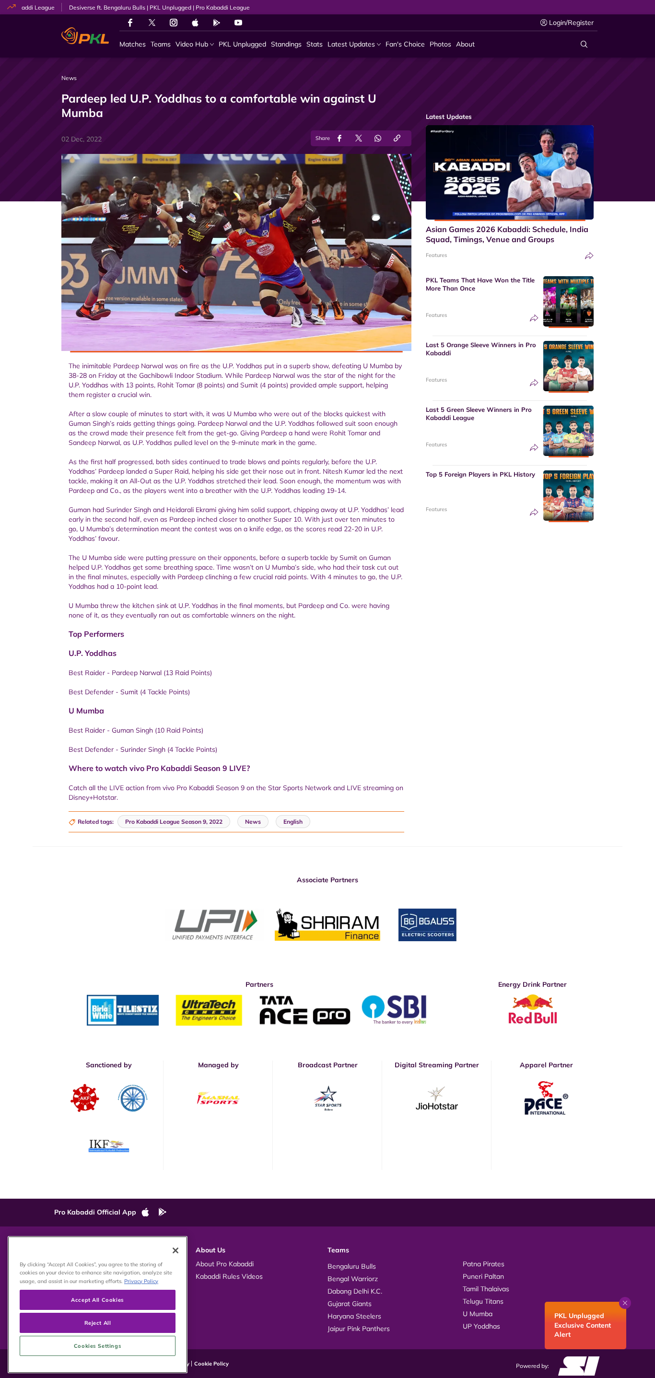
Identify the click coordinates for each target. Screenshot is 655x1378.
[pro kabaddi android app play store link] (217, 22)
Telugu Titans (483, 1301)
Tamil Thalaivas (486, 1289)
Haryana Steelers (354, 1316)
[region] (97, 1304)
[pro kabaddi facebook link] (130, 22)
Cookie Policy (211, 1363)
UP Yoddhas (481, 1326)
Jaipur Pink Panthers (359, 1328)
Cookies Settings (97, 1345)
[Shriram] (215, 925)
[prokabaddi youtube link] (238, 22)
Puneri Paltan (483, 1276)
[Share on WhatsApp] (378, 138)
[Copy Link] (397, 138)
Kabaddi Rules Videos (229, 1276)
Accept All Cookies (97, 1299)
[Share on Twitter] (358, 138)
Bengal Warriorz (353, 1278)
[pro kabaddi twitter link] (152, 23)
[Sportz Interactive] (575, 1365)
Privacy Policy (141, 1281)
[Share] (589, 255)
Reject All (97, 1322)
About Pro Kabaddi (225, 1264)
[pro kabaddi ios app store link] (149, 1212)
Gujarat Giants (350, 1303)
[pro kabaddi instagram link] (173, 22)
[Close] (175, 1250)
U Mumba (477, 1313)
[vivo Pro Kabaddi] (85, 36)
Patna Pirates (483, 1264)
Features (436, 255)
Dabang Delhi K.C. (355, 1291)
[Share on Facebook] (339, 138)
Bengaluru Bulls (352, 1266)
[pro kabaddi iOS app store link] (195, 22)
